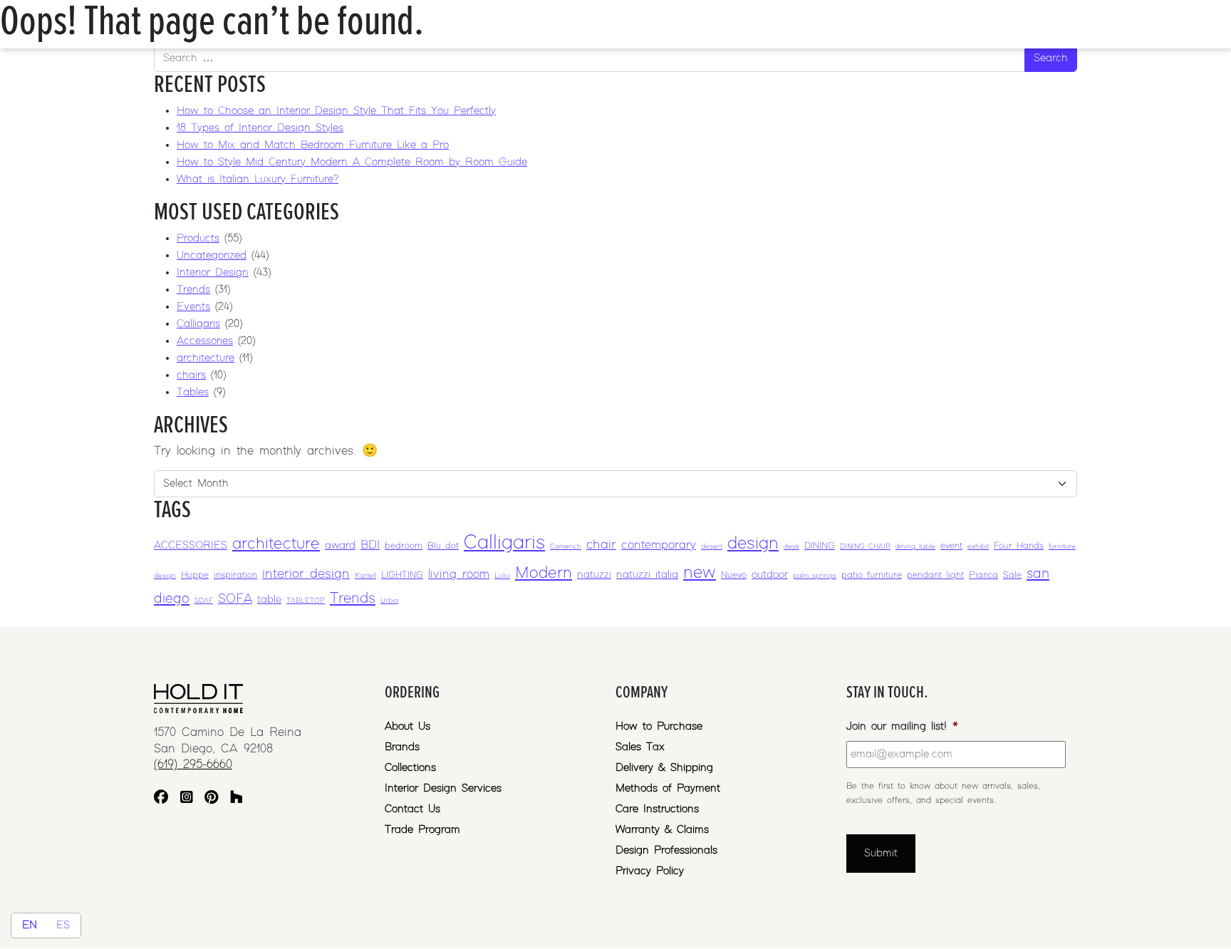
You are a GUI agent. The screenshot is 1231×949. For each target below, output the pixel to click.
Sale (1012, 575)
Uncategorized (211, 255)
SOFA (235, 599)
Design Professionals (666, 850)
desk (791, 546)
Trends (193, 289)
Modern (543, 573)
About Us (407, 726)
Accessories (205, 341)
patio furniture (871, 575)
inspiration (235, 575)
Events (193, 306)
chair (601, 544)
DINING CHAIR (865, 546)
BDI (370, 545)
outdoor (770, 574)
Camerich (565, 546)
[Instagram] (186, 799)
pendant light (935, 575)
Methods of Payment (668, 788)
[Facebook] (161, 799)
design (753, 543)
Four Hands (1019, 546)
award (340, 545)
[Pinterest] (211, 799)
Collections (410, 767)
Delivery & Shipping (664, 767)
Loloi (502, 575)
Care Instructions (657, 809)
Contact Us (412, 809)
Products (198, 238)
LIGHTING (402, 575)
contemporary (658, 545)
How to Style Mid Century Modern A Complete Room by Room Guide (352, 162)
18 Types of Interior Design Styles (260, 128)
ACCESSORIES (190, 545)
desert (711, 546)
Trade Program (422, 829)
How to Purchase (659, 726)
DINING (819, 546)
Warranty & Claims (662, 829)
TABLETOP (305, 600)
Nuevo (734, 575)
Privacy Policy (650, 871)
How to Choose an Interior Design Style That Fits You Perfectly (336, 110)
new (699, 572)
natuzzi (594, 574)
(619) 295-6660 (193, 764)
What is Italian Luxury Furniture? (257, 179)
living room (458, 574)
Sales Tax (640, 747)
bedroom (403, 546)
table (269, 599)
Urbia (389, 600)
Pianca (983, 575)
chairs (191, 375)
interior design (306, 574)
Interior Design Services (443, 788)
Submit (881, 853)
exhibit (978, 546)
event (951, 546)
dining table (915, 546)
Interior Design (213, 272)
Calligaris (198, 323)
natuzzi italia (647, 574)
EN (29, 925)
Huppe (195, 575)
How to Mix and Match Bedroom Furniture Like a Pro (313, 145)
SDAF (203, 600)
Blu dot (443, 546)
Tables (193, 392)
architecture (205, 358)
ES (63, 925)
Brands (402, 747)
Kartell (365, 575)
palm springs (814, 575)
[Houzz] (236, 799)
